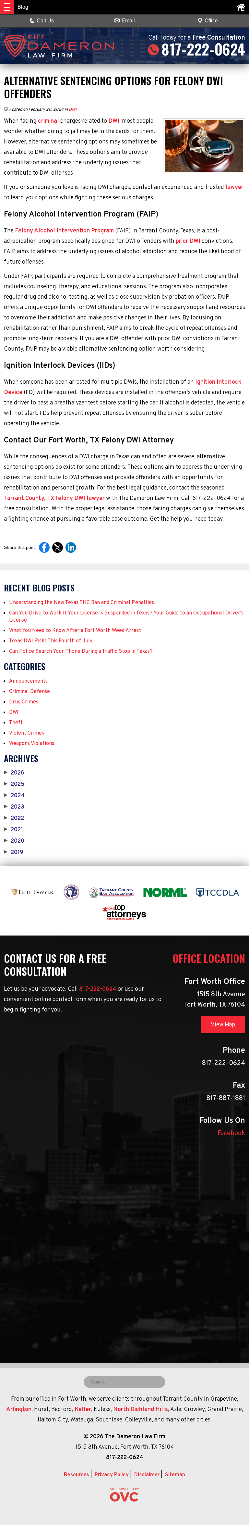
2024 (14, 796)
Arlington (18, 1409)
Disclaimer (147, 1475)
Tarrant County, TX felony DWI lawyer (54, 498)
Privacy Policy (112, 1475)
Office (211, 20)
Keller (83, 1409)
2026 (14, 773)
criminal (48, 121)
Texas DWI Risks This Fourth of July (50, 641)
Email (128, 20)
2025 (14, 784)
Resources (76, 1475)
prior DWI (188, 241)
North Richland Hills (140, 1409)
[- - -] (7, 7)
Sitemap (175, 1475)
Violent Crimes (26, 733)
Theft (16, 723)
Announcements (28, 681)
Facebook (231, 1133)
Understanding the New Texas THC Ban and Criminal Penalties (81, 603)
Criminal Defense (29, 691)
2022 (14, 818)
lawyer (234, 187)
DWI (73, 109)
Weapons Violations (31, 743)
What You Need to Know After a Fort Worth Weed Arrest (75, 630)
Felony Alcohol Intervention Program (64, 231)
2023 (14, 807)
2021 (13, 830)
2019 (13, 852)
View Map (223, 1025)
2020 (14, 841)
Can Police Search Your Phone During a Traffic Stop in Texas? (81, 651)
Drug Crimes (23, 702)
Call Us (45, 20)
